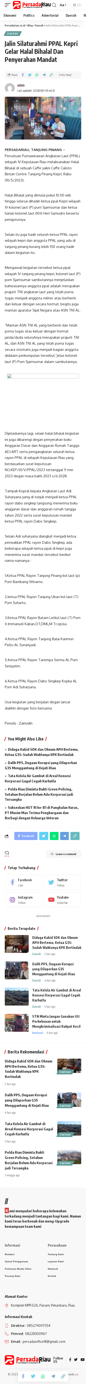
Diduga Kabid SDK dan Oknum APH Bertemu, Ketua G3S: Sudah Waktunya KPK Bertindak (56, 943)
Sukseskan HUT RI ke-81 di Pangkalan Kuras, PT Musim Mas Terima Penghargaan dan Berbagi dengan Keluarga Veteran (41, 812)
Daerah (12, 33)
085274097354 (38, 1326)
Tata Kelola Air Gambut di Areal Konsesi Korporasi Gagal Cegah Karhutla (56, 995)
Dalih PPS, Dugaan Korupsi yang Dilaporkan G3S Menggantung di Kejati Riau (53, 969)
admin (21, 85)
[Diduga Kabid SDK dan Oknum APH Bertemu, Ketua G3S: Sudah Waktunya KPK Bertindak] (17, 944)
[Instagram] (23, 899)
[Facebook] (23, 882)
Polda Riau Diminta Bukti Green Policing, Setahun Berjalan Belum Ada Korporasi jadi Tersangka (39, 794)
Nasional (37, 1033)
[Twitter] (62, 882)
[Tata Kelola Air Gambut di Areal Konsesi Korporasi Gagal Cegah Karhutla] (17, 997)
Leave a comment (66, 854)
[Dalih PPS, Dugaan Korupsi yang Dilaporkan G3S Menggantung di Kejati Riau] (17, 970)
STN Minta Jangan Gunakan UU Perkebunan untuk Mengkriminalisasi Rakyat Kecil (56, 1021)
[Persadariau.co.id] (32, 5)
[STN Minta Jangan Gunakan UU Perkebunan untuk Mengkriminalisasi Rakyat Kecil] (17, 1023)
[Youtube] (62, 899)
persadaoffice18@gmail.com (43, 1341)
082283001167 (35, 1334)
